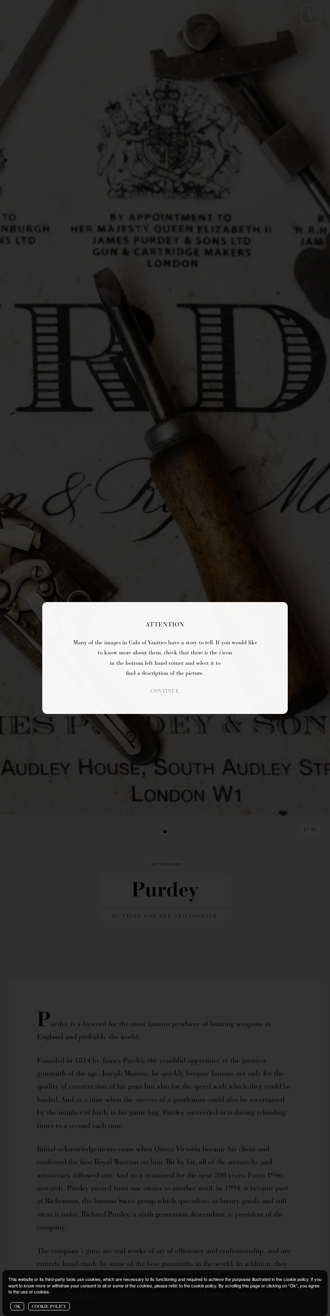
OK (17, 1307)
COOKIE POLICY (49, 1307)
